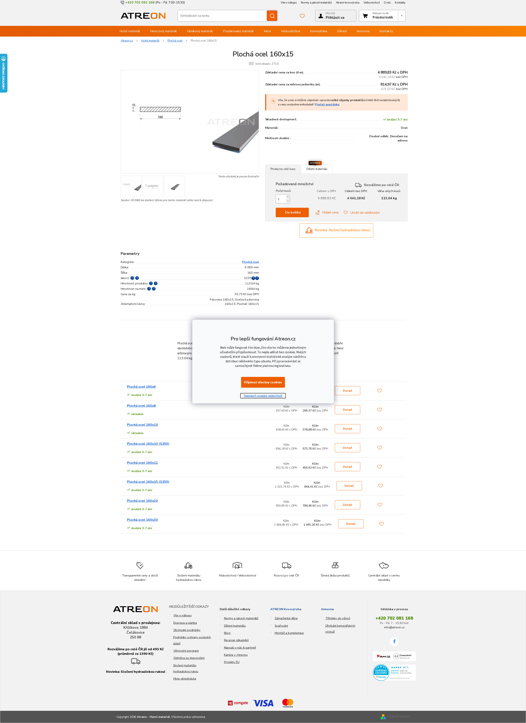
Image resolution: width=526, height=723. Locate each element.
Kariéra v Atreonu (236, 655)
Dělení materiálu (235, 626)
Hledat (272, 16)
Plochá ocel (250, 262)
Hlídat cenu (330, 212)
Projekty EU (232, 662)
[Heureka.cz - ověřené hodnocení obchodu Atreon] (394, 672)
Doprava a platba (185, 623)
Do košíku (293, 212)
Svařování (281, 626)
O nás (387, 3)
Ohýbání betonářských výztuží (340, 629)
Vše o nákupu (289, 3)
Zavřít (288, 162)
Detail (347, 391)
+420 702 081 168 (394, 618)
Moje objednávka (184, 678)
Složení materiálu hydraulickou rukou (185, 668)
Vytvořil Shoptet (399, 717)
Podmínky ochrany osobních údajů (192, 640)
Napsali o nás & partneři (240, 647)
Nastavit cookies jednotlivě (263, 396)
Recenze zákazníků (236, 640)
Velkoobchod (372, 3)
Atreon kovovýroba (347, 3)
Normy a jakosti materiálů (316, 3)
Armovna (327, 609)
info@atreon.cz (394, 627)
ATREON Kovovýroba (285, 609)
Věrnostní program (186, 651)
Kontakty (400, 3)
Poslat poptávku (327, 104)
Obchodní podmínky (186, 630)
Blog (227, 633)
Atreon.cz (127, 41)
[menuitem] (130, 31)
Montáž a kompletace (289, 633)
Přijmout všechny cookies (263, 382)
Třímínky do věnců (337, 618)
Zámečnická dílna (286, 618)
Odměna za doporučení (189, 658)
